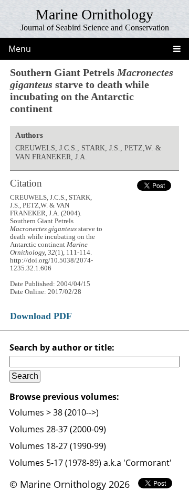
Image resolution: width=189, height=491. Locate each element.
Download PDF (41, 316)
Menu (19, 48)
